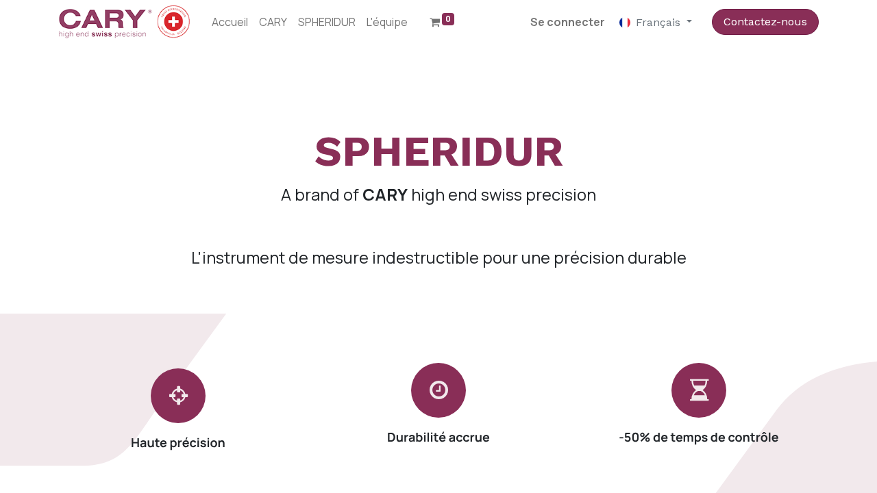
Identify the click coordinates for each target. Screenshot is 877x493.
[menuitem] (230, 22)
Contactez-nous (765, 21)
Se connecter (567, 21)
